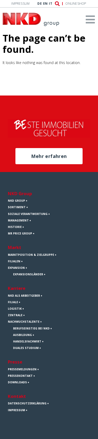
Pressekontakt (20, 376)
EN (45, 3)
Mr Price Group (20, 233)
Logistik (15, 308)
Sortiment (17, 207)
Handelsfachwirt (27, 341)
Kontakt (17, 396)
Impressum (20, 3)
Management (18, 220)
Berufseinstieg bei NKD (31, 328)
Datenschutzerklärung (27, 403)
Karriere (16, 288)
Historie (15, 227)
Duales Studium (26, 348)
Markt (14, 247)
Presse (15, 362)
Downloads (17, 382)
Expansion (16, 268)
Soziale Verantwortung (28, 214)
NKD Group (20, 193)
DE (39, 3)
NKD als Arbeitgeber (24, 295)
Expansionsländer (28, 274)
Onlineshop (75, 3)
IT (50, 3)
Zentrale (15, 315)
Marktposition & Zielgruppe (31, 255)
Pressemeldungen (22, 369)
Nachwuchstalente (23, 321)
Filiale (13, 302)
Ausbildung (22, 335)
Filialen (14, 261)
